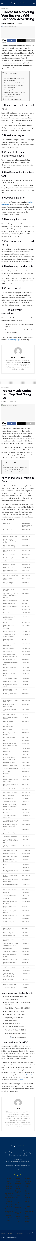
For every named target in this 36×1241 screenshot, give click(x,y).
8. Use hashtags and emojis (11, 94)
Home (3, 8)
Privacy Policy (19, 1233)
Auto (8, 1181)
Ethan (4, 401)
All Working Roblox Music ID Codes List (14, 468)
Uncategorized (28, 1211)
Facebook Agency (13, 340)
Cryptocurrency (10, 1197)
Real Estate (27, 1181)
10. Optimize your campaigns (11, 99)
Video (27, 1214)
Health (18, 1188)
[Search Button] (34, 3)
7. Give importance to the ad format (13, 92)
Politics (27, 1178)
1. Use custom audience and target (13, 78)
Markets (18, 1207)
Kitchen (18, 1200)
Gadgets (18, 1183)
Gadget (18, 1181)
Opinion (18, 1219)
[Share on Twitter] (21, 40)
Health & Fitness (18, 1191)
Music (18, 1210)
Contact (28, 1233)
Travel (27, 1209)
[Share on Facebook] (11, 40)
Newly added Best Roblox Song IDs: (14, 470)
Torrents (27, 1206)
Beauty (9, 1183)
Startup (27, 1193)
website (27, 1219)
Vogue (27, 1216)
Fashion (8, 1215)
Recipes (27, 1183)
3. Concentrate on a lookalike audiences (15, 83)
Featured (9, 1218)
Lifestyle (18, 1205)
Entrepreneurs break (9, 1212)
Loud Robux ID (27, 1075)
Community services (9, 1194)
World (27, 1221)
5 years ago (20, 23)
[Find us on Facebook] (32, 1233)
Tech (7, 387)
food (18, 1178)
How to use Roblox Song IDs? (13, 472)
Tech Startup (26, 362)
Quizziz (20, 1080)
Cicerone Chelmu (8, 23)
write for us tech (9, 367)
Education (9, 1206)
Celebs (9, 1191)
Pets (18, 1221)
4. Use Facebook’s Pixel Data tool (12, 85)
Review (27, 1186)
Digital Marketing (9, 1200)
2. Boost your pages (8, 81)
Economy (9, 1204)
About (10, 1233)
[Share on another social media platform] (30, 40)
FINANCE (9, 1220)
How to (18, 1197)
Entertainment (9, 1209)
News (7, 8)
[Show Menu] (2, 3)
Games (18, 1186)
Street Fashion (27, 1196)
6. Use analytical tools (9, 90)
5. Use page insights (8, 87)
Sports (27, 1191)
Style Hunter (27, 1200)
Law (18, 1202)
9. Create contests (8, 97)
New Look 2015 (18, 1213)
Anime (9, 1178)
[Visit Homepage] (18, 3)
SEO (27, 1188)
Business (9, 1186)
